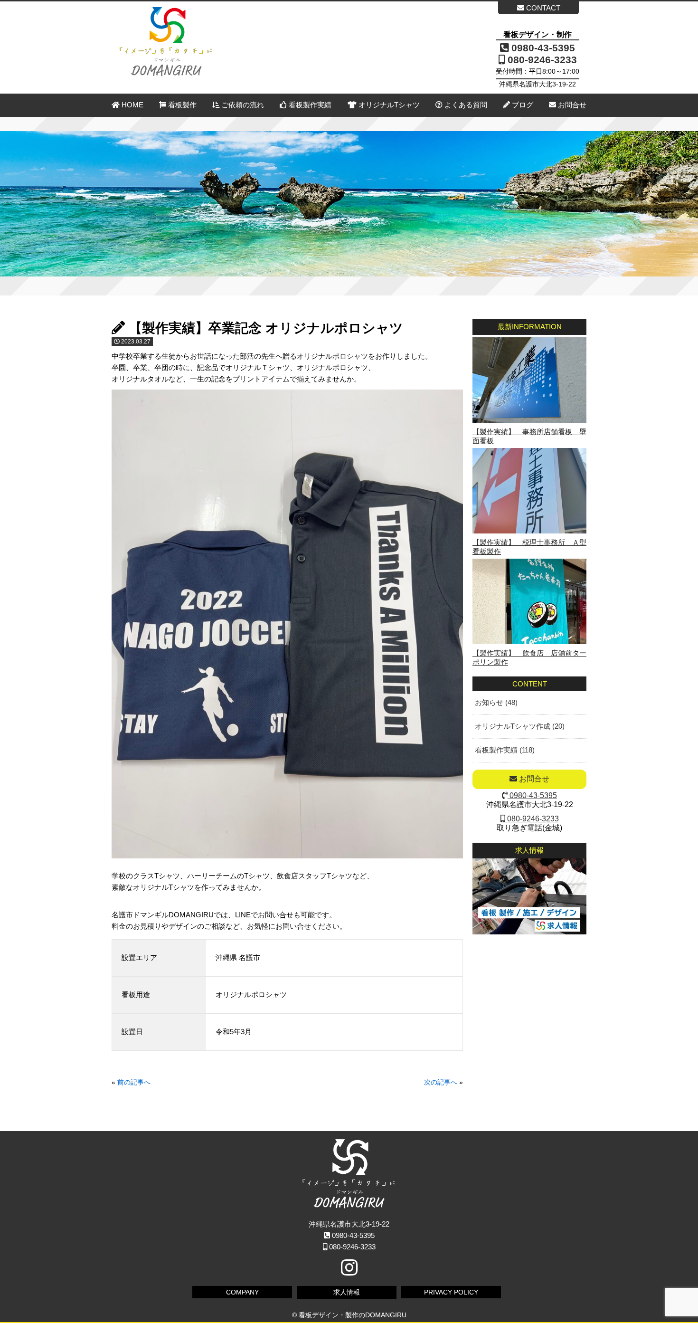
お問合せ (571, 105)
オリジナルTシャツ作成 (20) (520, 726)
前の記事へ (134, 1082)
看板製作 (181, 105)
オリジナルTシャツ (388, 105)
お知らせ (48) (496, 702)
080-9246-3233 (541, 59)
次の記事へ (440, 1082)
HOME (131, 105)
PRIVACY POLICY (451, 1292)
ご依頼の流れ (241, 105)
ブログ (521, 105)
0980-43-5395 (542, 47)
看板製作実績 (309, 105)
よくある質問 (465, 105)
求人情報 (346, 1292)
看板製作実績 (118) (505, 750)
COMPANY (242, 1292)
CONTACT (542, 8)
